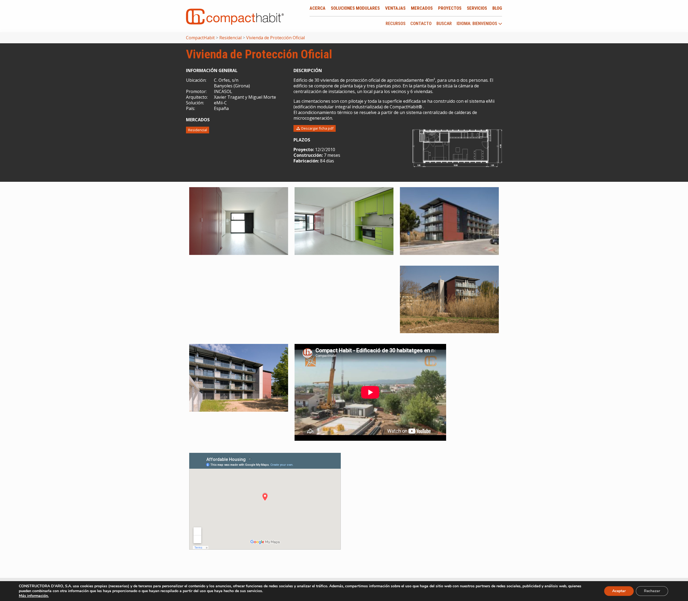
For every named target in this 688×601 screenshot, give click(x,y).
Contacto (421, 23)
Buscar (444, 23)
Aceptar (619, 590)
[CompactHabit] (235, 16)
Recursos (396, 23)
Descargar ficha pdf (317, 128)
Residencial (197, 129)
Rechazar (652, 590)
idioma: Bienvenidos (477, 23)
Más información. (34, 595)
